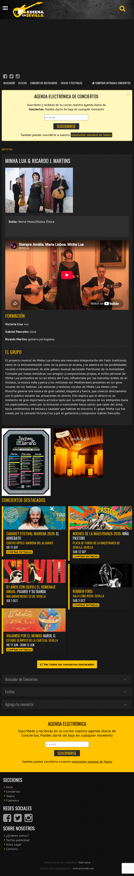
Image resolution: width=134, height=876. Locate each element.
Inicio (9, 787)
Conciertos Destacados (43, 83)
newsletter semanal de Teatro (91, 135)
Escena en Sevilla (28, 9)
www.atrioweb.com (83, 868)
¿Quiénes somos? (17, 836)
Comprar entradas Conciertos (113, 83)
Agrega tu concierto (19, 704)
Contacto (12, 849)
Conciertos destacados (23, 500)
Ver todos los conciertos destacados (68, 664)
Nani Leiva (84, 862)
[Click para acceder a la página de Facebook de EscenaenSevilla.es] (5, 77)
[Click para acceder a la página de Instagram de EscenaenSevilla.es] (18, 77)
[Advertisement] (67, 45)
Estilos (22, 83)
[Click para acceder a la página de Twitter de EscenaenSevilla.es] (11, 77)
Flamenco (12, 800)
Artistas (7, 149)
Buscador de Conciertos (21, 679)
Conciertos (13, 791)
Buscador (9, 83)
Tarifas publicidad (17, 840)
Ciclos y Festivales (71, 83)
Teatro (10, 796)
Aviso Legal (13, 844)
